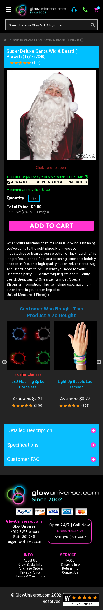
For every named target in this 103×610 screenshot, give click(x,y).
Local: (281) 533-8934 (69, 537)
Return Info (70, 568)
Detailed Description (29, 430)
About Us (30, 560)
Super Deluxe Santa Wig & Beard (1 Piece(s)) (48, 40)
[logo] (51, 495)
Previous (4, 362)
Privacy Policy (30, 572)
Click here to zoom (51, 168)
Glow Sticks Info (30, 564)
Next (98, 362)
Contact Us (70, 572)
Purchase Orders (30, 568)
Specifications (23, 445)
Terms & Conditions (30, 576)
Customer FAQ (23, 459)
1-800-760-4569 (69, 531)
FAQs (70, 560)
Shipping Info (70, 564)
